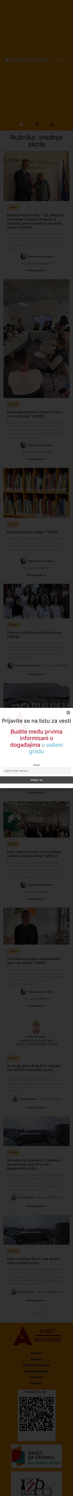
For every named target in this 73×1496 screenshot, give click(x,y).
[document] (36, 748)
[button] (68, 716)
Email (36, 761)
